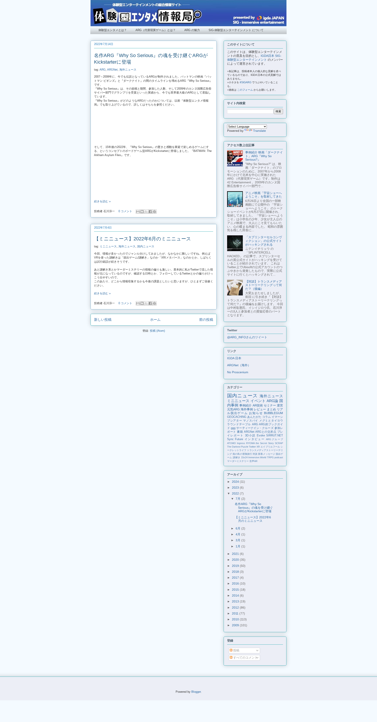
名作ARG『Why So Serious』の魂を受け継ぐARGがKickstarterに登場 (254, 507)
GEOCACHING (236, 416)
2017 (236, 577)
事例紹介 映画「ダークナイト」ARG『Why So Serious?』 (264, 156)
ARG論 (272, 401)
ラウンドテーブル (239, 424)
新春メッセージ (266, 454)
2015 (236, 589)
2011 (235, 613)
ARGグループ (274, 439)
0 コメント (125, 211)
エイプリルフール (270, 446)
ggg (233, 428)
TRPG (270, 457)
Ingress (241, 443)
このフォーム (245, 89)
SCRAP (279, 443)
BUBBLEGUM (273, 413)
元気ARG (233, 409)
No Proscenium (237, 372)
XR (258, 446)
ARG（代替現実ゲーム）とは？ (155, 30)
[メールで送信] (138, 211)
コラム (266, 416)
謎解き (236, 457)
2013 (236, 601)
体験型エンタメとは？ (112, 30)
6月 (238, 528)
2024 (236, 481)
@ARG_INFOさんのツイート (247, 337)
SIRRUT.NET (274, 435)
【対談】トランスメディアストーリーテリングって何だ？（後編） (263, 285)
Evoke (261, 435)
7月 (238, 498)
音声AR (253, 461)
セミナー (270, 405)
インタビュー (255, 439)
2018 (236, 571)
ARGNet (112, 69)
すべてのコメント (245, 657)
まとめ (271, 409)
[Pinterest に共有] (154, 211)
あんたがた (254, 416)
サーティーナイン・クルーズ (254, 428)
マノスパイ (250, 420)
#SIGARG (245, 82)
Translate (259, 130)
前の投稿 (206, 319)
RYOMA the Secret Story (260, 443)
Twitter (252, 446)
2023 (236, 487)
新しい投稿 (102, 319)
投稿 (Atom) (157, 330)
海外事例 (247, 409)
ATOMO (231, 443)
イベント (257, 401)
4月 (238, 534)
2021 (236, 553)
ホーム (155, 319)
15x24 (244, 457)
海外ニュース (127, 69)
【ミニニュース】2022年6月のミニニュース (142, 238)
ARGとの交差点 (265, 431)
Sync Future (235, 439)
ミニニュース (108, 246)
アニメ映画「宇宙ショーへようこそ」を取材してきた (263, 194)
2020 (236, 559)
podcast (278, 457)
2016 (236, 583)
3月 (238, 540)
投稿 (235, 650)
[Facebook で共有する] (150, 211)
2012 (236, 607)
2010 (236, 619)
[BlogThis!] (142, 211)
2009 (236, 625)
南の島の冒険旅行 (242, 454)
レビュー (260, 409)
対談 (255, 454)
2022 (236, 493)
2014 (236, 595)
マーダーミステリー (238, 461)
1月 (238, 546)
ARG (102, 69)
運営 (280, 405)
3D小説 (250, 435)
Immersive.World (257, 457)
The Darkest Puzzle (237, 446)
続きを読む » (102, 201)
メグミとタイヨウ (271, 420)
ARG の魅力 (192, 30)
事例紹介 (245, 405)
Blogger (196, 691)
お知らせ (256, 413)
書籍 (240, 431)
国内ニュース (145, 246)
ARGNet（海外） (239, 365)
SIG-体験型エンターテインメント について (236, 30)
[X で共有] (146, 211)
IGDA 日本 (234, 358)
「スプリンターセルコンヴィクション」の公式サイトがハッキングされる (263, 240)
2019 (236, 566)
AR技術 (258, 405)
